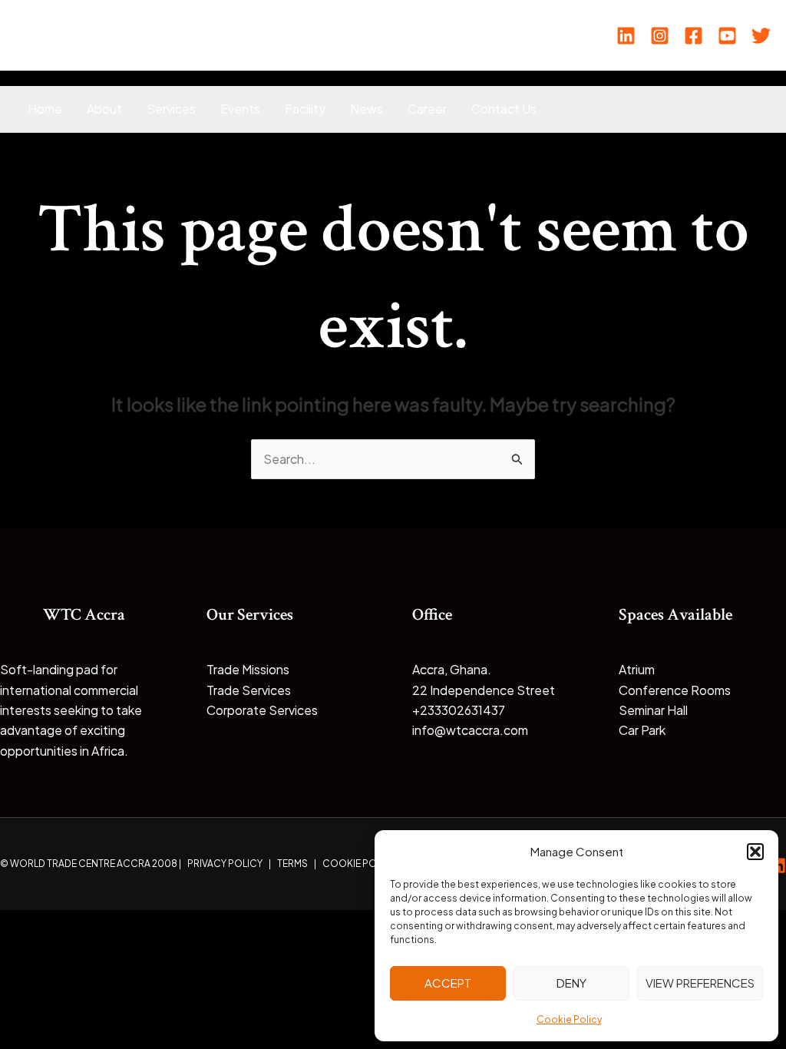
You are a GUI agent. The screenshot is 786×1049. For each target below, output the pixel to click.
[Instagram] (659, 35)
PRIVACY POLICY (225, 863)
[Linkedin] (626, 35)
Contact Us (504, 109)
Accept (447, 982)
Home (45, 109)
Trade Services (248, 690)
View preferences (700, 982)
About (104, 109)
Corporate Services (262, 710)
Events (240, 109)
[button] (755, 851)
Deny (571, 982)
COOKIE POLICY (359, 863)
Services (171, 109)
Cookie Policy (569, 1019)
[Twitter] (761, 35)
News (366, 109)
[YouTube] (727, 35)
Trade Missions (247, 669)
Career (427, 109)
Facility (305, 109)
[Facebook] (693, 35)
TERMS (292, 863)
